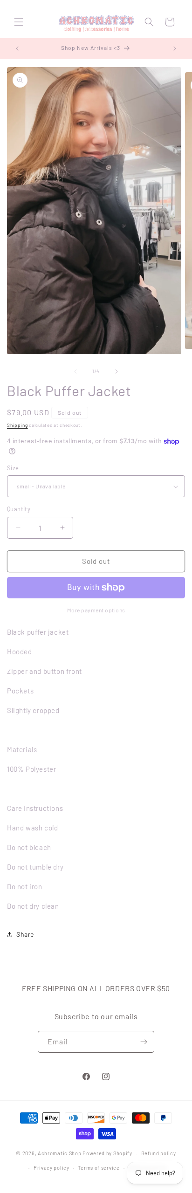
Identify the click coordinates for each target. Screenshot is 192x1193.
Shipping (17, 425)
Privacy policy (51, 1168)
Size (13, 468)
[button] (18, 22)
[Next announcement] (175, 48)
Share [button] (25, 934)
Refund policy (158, 1153)
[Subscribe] (143, 1042)
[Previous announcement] (17, 48)
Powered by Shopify (107, 1153)
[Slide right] (116, 371)
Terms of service (98, 1168)
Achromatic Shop (60, 1153)
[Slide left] (75, 371)
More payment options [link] (96, 610)
